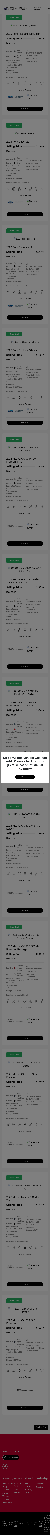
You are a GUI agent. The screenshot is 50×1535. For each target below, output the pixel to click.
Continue (25, 777)
